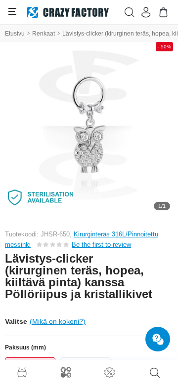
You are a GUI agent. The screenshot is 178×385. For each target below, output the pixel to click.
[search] (155, 372)
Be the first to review (101, 244)
